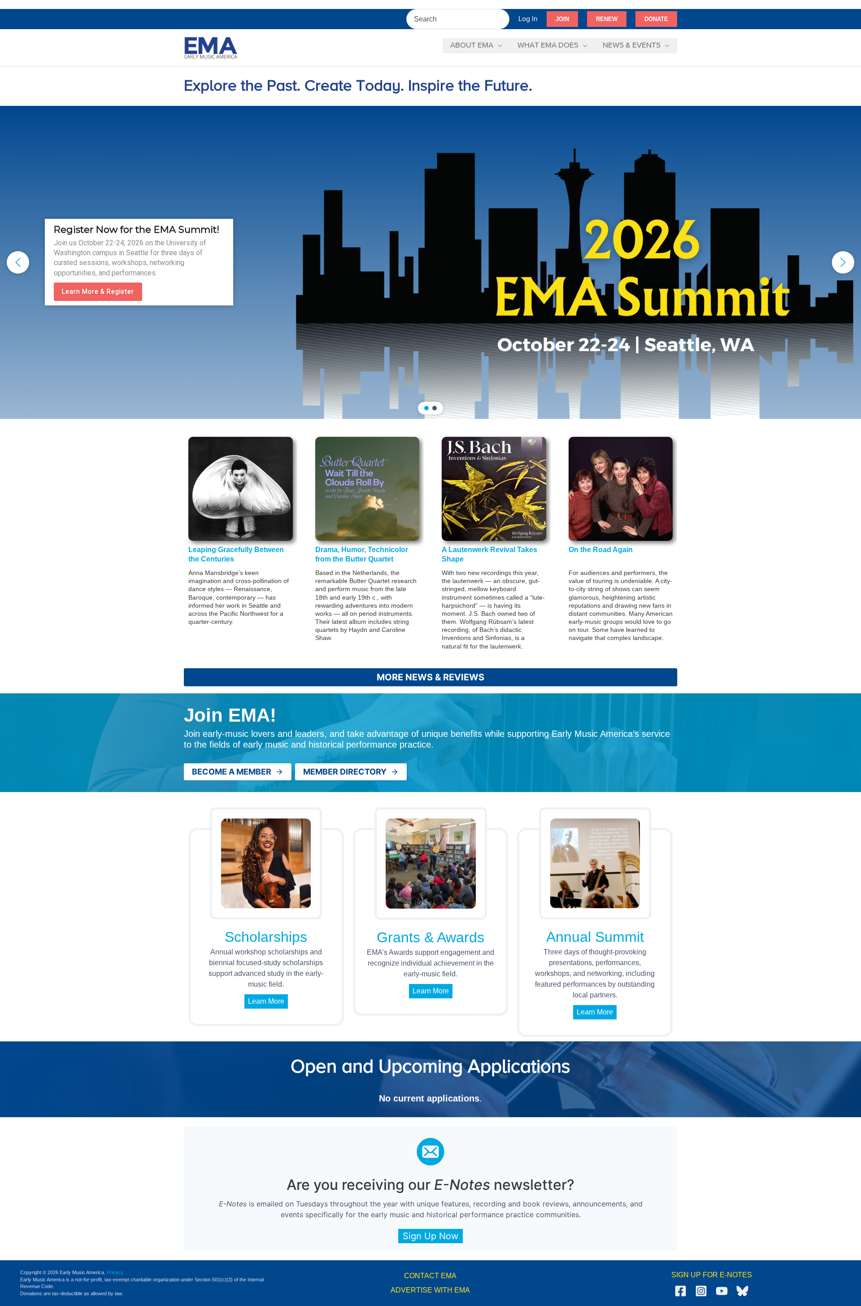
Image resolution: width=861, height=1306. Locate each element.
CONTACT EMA (430, 1276)
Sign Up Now (430, 1236)
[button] (562, 19)
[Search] (503, 19)
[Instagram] (701, 1291)
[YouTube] (722, 1291)
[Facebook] (680, 1291)
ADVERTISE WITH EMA (430, 1290)
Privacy (115, 1272)
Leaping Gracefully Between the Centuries (236, 554)
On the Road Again (601, 549)
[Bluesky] (742, 1291)
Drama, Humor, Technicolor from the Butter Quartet (361, 554)
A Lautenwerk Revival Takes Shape (489, 554)
